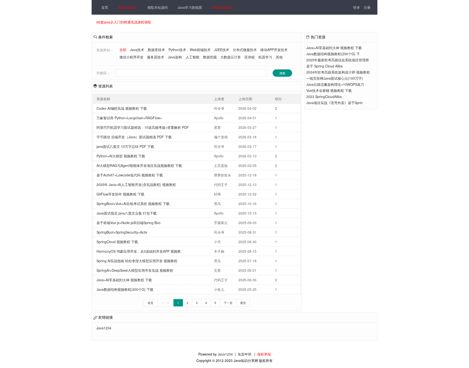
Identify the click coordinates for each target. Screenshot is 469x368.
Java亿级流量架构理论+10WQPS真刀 (335, 84)
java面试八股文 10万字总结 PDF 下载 (125, 146)
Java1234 (225, 354)
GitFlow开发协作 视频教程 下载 (120, 194)
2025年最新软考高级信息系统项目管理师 (337, 59)
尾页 (243, 303)
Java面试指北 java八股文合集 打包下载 (126, 213)
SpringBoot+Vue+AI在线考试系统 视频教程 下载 (133, 203)
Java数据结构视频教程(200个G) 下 (333, 53)
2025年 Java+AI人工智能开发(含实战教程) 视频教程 (136, 184)
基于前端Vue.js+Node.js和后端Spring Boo (128, 222)
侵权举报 (264, 354)
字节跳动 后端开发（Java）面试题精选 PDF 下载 (134, 136)
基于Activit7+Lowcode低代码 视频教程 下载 (129, 175)
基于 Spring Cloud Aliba (324, 66)
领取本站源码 (157, 7)
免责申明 (244, 354)
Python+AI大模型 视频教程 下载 (120, 155)
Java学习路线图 (190, 7)
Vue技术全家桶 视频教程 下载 (329, 90)
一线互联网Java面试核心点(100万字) (334, 78)
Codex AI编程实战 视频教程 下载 (121, 108)
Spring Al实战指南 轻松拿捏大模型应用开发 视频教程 (136, 260)
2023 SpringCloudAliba (324, 96)
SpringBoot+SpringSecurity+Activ (121, 232)
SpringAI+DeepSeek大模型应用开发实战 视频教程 (134, 270)
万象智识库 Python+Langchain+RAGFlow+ (129, 117)
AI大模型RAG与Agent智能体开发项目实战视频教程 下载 (139, 165)
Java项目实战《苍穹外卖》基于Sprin (334, 102)
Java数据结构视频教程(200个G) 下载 (124, 289)
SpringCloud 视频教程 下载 (117, 241)
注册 (367, 7)
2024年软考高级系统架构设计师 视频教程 (338, 72)
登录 (356, 7)
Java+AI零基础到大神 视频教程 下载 (124, 279)
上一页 (165, 303)
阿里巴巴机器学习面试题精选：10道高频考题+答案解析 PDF (142, 127)
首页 (104, 7)
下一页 (228, 303)
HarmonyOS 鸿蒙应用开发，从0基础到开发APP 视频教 (138, 251)
